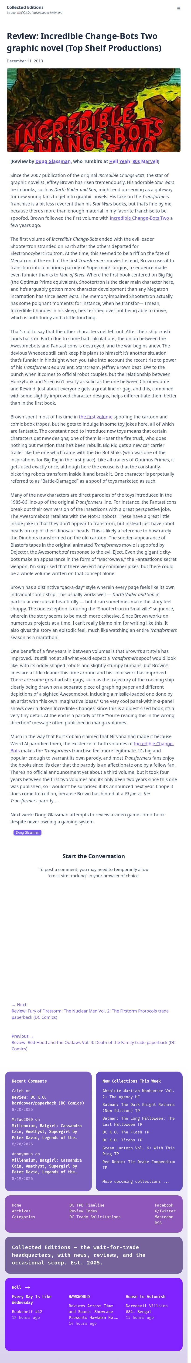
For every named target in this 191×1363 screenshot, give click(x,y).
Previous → (23, 1036)
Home (16, 1205)
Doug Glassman (53, 161)
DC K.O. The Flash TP (125, 1132)
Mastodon (164, 1216)
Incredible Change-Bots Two (139, 218)
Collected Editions (25, 7)
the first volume (96, 417)
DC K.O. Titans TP (122, 1140)
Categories (23, 1216)
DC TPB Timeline (86, 1205)
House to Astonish (145, 1296)
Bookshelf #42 (27, 1311)
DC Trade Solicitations (95, 1216)
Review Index (83, 1211)
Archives (21, 1211)
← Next (19, 1004)
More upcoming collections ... (136, 1181)
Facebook (164, 1205)
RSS (158, 1223)
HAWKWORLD (79, 1296)
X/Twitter (165, 1211)
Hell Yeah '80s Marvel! (133, 161)
